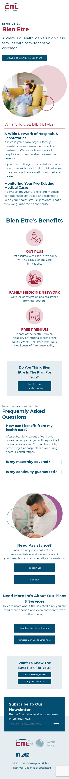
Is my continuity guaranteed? (31, 472)
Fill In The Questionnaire (34, 386)
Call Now (34, 580)
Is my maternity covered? (28, 462)
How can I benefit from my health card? (29, 428)
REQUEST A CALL (34, 681)
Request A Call (34, 568)
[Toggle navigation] (64, 7)
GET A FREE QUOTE (35, 674)
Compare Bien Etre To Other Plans (34, 640)
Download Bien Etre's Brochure (34, 628)
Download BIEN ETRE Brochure (24, 57)
